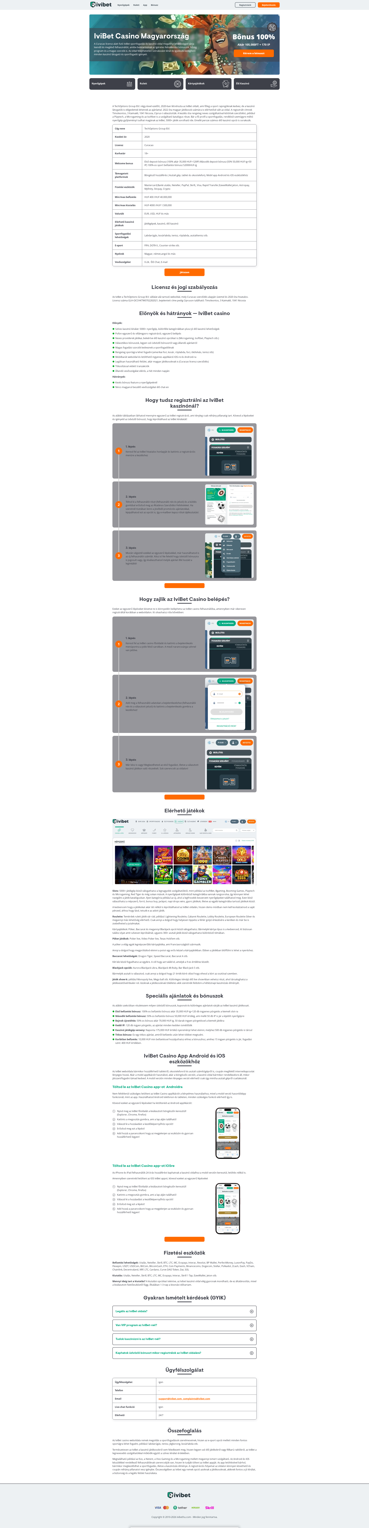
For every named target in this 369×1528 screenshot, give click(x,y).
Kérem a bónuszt (253, 53)
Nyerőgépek (123, 5)
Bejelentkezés (269, 5)
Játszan (184, 272)
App (145, 5)
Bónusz (154, 5)
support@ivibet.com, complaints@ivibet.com (184, 1398)
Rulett (136, 5)
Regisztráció (245, 5)
